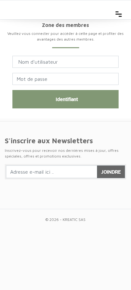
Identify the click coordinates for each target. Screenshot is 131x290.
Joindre (111, 172)
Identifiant (67, 99)
